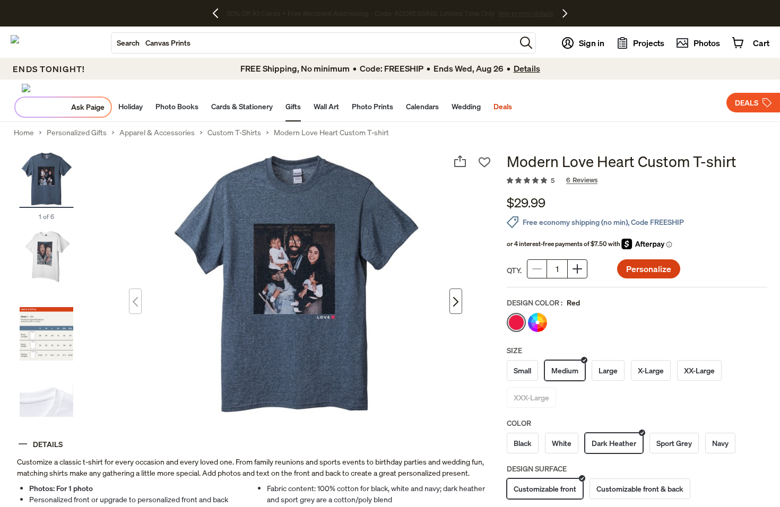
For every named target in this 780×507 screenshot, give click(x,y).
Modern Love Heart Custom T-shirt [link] (331, 132)
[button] (526, 42)
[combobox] (314, 43)
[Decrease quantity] (537, 268)
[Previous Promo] (219, 13)
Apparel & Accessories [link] (157, 132)
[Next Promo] (564, 13)
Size (514, 350)
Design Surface (537, 469)
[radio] (516, 322)
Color (519, 423)
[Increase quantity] (577, 268)
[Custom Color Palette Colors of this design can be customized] (537, 322)
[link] (637, 181)
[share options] (460, 161)
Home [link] (24, 132)
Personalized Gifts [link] (77, 132)
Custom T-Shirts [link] (234, 132)
